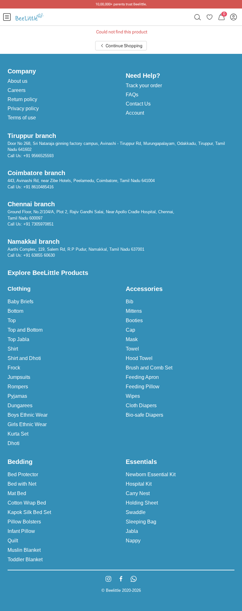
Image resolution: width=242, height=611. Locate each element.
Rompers (18, 386)
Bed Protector (23, 474)
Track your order (144, 85)
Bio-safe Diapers (144, 415)
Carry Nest (138, 493)
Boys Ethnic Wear (28, 415)
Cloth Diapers (141, 405)
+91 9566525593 (38, 155)
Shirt (13, 348)
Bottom (15, 311)
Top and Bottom (25, 330)
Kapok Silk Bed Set (29, 512)
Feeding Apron (142, 377)
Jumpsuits (19, 377)
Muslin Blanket (24, 550)
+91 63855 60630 (39, 255)
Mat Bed (17, 493)
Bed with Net (22, 484)
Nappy (133, 540)
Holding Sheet (142, 502)
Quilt (13, 540)
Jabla (132, 531)
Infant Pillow (21, 531)
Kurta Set (18, 434)
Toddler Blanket (25, 559)
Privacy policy (23, 108)
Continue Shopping (123, 45)
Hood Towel (139, 358)
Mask (132, 339)
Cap (130, 330)
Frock (14, 367)
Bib (129, 301)
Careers (17, 90)
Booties (134, 320)
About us (17, 81)
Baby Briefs (20, 301)
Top (12, 320)
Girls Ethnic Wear (27, 424)
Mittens (134, 311)
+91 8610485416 (38, 187)
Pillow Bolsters (24, 521)
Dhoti (14, 443)
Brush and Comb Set (149, 367)
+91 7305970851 (38, 224)
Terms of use (22, 117)
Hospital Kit (139, 484)
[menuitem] (7, 17)
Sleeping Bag (141, 521)
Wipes (133, 396)
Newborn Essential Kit (151, 474)
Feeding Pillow (142, 386)
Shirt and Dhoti (24, 358)
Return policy (22, 99)
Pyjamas (17, 396)
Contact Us (138, 103)
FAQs (132, 94)
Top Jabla (18, 339)
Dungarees (20, 405)
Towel (132, 348)
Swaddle (136, 512)
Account (135, 113)
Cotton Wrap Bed (27, 502)
